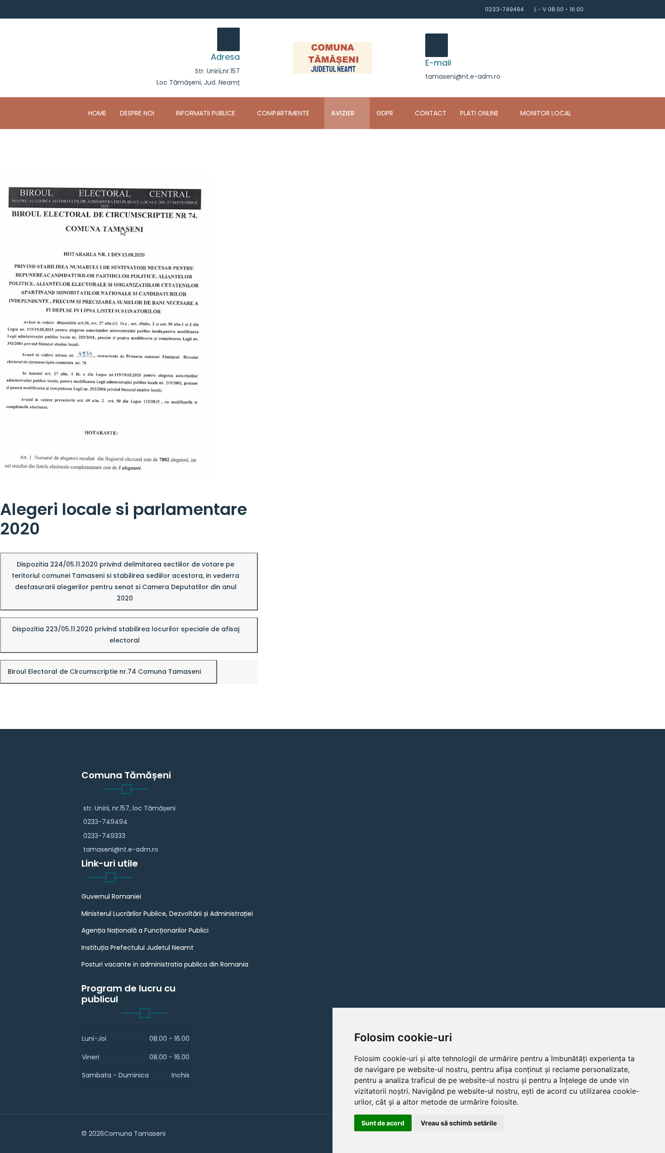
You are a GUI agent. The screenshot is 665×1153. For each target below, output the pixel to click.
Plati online (479, 113)
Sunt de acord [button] (382, 1123)
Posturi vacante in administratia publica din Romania (164, 964)
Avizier (343, 113)
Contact (430, 113)
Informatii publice (205, 113)
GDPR (384, 113)
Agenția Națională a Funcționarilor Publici (145, 930)
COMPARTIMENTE (283, 113)
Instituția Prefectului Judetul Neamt (137, 947)
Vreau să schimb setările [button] (459, 1123)
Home (97, 113)
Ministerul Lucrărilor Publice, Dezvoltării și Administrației (167, 913)
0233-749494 (504, 9)
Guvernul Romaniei (111, 896)
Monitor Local (545, 113)
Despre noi (137, 113)
